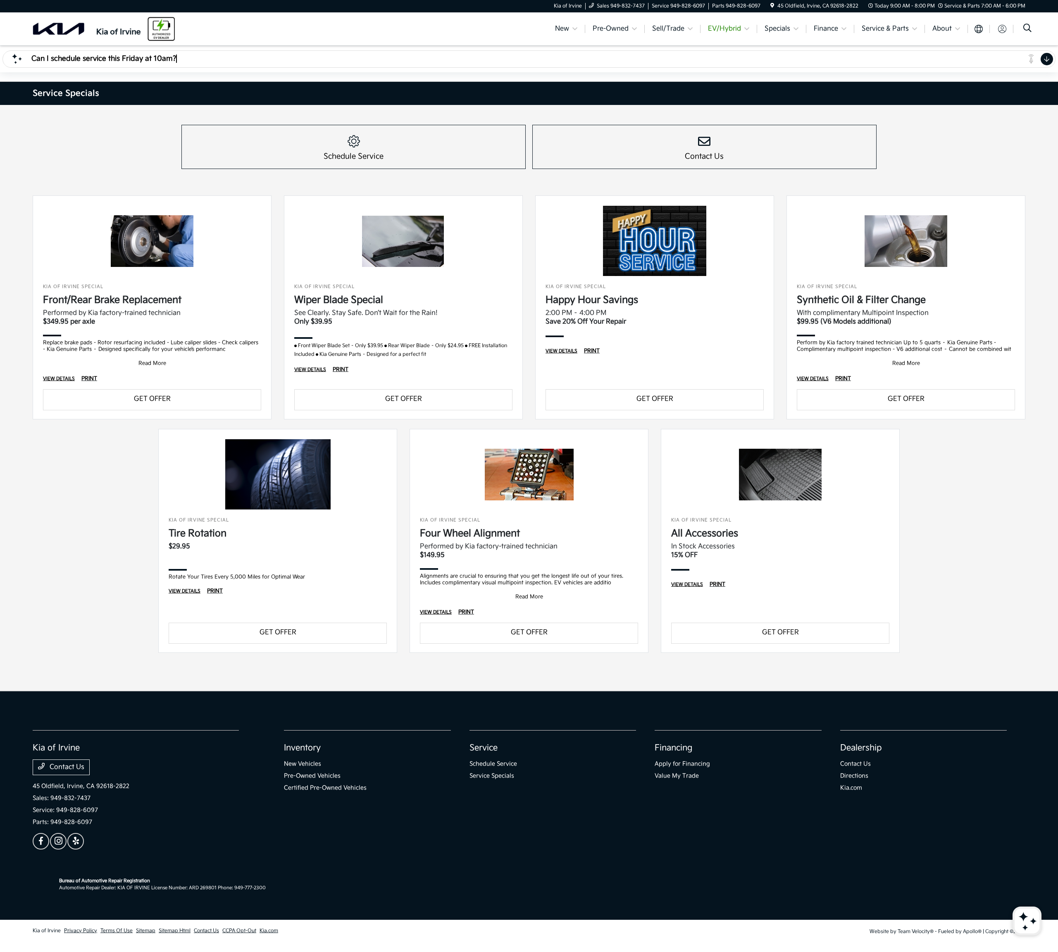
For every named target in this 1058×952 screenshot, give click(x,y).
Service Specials (491, 775)
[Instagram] (58, 841)
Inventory (302, 748)
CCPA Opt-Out (239, 931)
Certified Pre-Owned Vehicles (325, 787)
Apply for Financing (682, 763)
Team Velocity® (916, 931)
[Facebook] (41, 841)
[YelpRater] (75, 841)
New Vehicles (302, 763)
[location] (772, 6)
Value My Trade (677, 775)
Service (483, 748)
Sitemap (145, 931)
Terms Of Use (116, 931)
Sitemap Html (175, 931)
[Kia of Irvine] (104, 29)
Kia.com (851, 787)
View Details (59, 378)
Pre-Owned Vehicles (312, 775)
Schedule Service (493, 763)
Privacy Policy (80, 931)
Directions (854, 775)
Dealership (861, 748)
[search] (1027, 29)
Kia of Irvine (47, 931)
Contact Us (66, 767)
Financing (673, 748)
